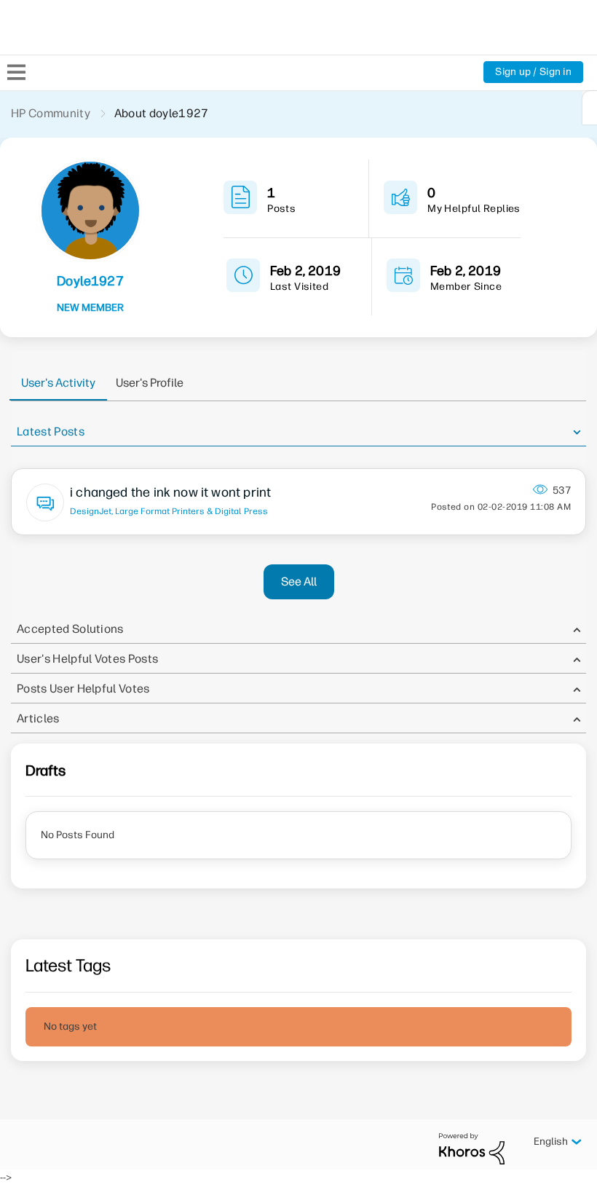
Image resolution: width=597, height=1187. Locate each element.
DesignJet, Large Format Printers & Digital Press (169, 511)
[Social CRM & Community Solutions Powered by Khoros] (472, 1148)
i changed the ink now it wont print (170, 492)
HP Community (50, 113)
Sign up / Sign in (533, 72)
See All (299, 581)
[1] (589, 108)
